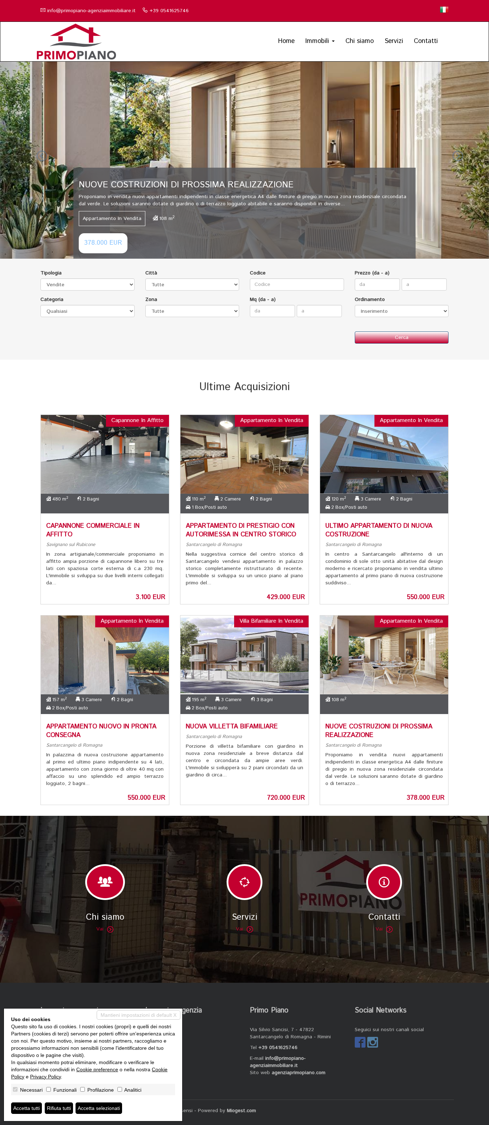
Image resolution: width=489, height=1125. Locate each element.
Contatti (426, 41)
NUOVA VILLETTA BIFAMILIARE (232, 726)
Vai (99, 929)
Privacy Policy (45, 1076)
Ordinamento (370, 299)
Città (151, 273)
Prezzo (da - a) (372, 273)
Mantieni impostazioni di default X (138, 1015)
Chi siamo (359, 41)
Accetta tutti (26, 1108)
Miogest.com (241, 1110)
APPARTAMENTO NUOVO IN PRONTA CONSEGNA (101, 731)
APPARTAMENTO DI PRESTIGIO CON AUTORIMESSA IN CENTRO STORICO (241, 530)
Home (286, 41)
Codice (258, 273)
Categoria (51, 299)
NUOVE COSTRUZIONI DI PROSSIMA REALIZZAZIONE (378, 731)
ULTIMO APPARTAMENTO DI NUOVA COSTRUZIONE (378, 530)
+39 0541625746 (169, 10)
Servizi (393, 41)
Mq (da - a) (263, 299)
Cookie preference (97, 1069)
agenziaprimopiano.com (298, 1072)
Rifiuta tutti (59, 1108)
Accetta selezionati (99, 1108)
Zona (151, 299)
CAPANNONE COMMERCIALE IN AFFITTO (93, 530)
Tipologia (51, 273)
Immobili (318, 41)
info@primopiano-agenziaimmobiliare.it (91, 10)
